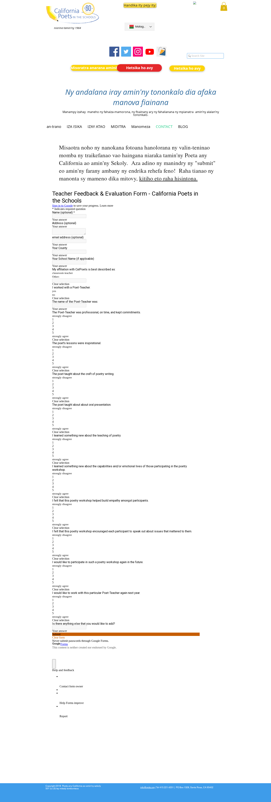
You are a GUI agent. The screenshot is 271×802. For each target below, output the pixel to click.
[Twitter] (126, 52)
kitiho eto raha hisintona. (168, 178)
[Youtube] (150, 52)
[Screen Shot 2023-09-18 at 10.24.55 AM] (161, 52)
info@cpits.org (147, 787)
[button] (139, 5)
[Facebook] (114, 52)
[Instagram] (138, 52)
